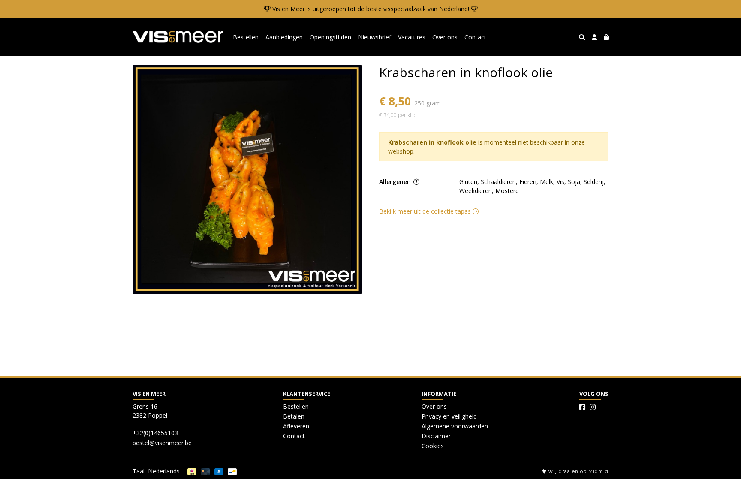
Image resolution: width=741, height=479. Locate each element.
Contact (475, 37)
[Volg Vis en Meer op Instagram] (593, 407)
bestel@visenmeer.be (162, 443)
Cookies (433, 446)
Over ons (445, 37)
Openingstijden (330, 37)
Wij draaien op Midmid (577, 471)
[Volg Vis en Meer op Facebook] (582, 407)
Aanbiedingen (284, 37)
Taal (139, 471)
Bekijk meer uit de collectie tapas (426, 211)
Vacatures (411, 37)
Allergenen (396, 182)
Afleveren (296, 426)
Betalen (293, 416)
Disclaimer (436, 436)
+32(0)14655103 (155, 433)
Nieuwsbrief (374, 37)
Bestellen (246, 37)
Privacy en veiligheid (449, 416)
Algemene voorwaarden (455, 426)
